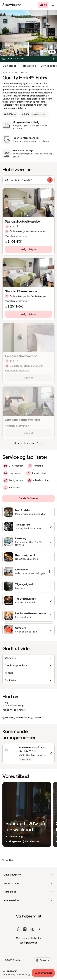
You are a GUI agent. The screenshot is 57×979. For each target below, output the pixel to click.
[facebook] (17, 929)
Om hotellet (9, 66)
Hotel (4, 72)
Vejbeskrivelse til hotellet (14, 709)
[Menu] (53, 5)
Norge (14, 72)
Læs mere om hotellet (12, 108)
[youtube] (39, 929)
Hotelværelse (28, 66)
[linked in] (32, 929)
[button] (28, 202)
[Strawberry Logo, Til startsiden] (11, 4)
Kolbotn (24, 72)
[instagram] (25, 929)
